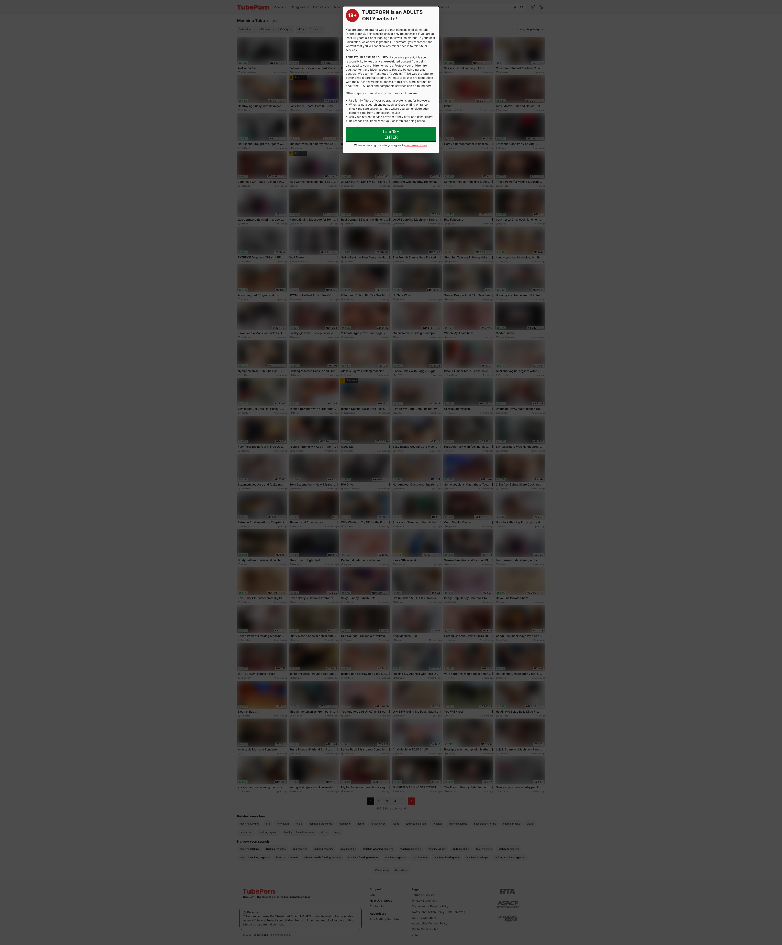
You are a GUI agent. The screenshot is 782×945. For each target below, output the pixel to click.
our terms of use (416, 145)
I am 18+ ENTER (391, 134)
